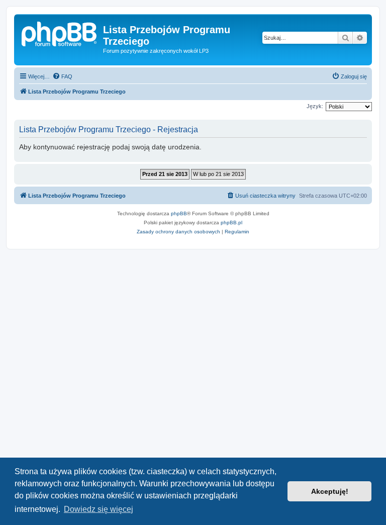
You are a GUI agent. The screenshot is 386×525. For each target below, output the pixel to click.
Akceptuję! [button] (329, 491)
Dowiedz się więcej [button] (98, 509)
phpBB (179, 213)
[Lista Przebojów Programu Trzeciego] (60, 33)
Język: (315, 106)
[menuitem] (62, 76)
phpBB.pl (231, 222)
